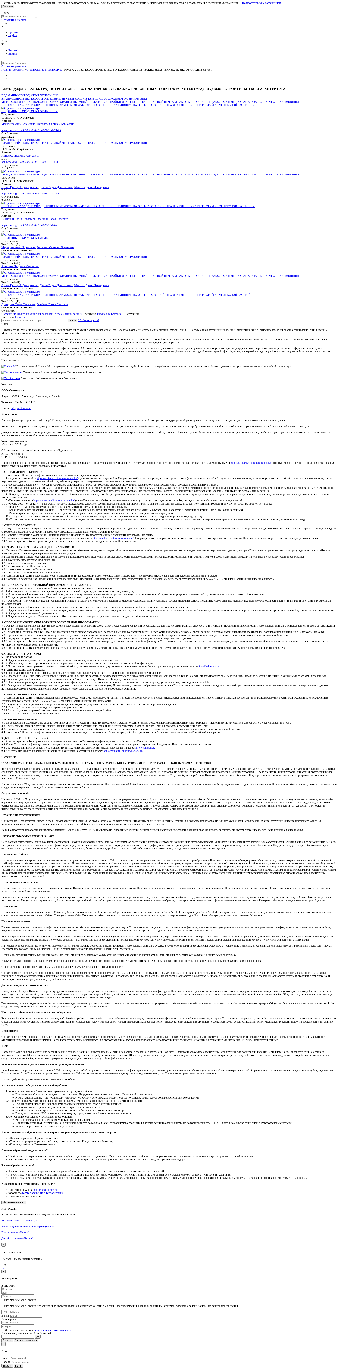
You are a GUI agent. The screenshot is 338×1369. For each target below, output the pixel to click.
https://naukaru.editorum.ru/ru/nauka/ (251, 462)
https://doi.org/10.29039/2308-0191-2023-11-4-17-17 (31, 193)
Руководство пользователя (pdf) (20, 1220)
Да (3, 1267)
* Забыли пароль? (88, 320)
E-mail (5, 1315)
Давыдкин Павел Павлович (18, 218)
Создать (20, 316)
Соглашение (8, 313)
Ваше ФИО (8, 1285)
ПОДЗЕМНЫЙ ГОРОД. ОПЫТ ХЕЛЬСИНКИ (29, 95)
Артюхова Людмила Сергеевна (20, 155)
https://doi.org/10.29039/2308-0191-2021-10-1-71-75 (31, 130)
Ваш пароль (8, 1319)
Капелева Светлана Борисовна (55, 123)
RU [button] (3, 26)
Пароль (5, 1361)
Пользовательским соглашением (261, 2)
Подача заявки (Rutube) (15, 1232)
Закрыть (7, 1340)
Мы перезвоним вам (13, 1202)
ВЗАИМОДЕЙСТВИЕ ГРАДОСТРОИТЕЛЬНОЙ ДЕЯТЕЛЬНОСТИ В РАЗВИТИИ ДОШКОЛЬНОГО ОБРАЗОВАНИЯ (74, 98)
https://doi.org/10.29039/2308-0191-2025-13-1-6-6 (29, 225)
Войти (72, 320)
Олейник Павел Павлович (52, 218)
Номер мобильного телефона (18, 1299)
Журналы (18, 69)
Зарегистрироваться (26, 1340)
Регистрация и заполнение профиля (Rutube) (28, 1226)
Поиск (5, 12)
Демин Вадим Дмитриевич (56, 187)
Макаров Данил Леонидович (91, 187)
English (12, 35)
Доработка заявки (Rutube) (17, 1238)
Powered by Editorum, (110, 313)
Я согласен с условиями (19, 1330)
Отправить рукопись (13, 19)
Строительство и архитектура (44, 69)
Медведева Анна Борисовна (18, 123)
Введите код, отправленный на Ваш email (26, 1333)
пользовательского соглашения (52, 1330)
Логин (5, 1358)
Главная (6, 69)
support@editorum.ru (45, 1189)
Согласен (8, 6)
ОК (37, 1336)
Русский (13, 32)
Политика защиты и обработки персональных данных (49, 313)
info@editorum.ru (21, 408)
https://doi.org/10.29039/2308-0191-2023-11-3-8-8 (29, 161)
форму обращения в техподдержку (42, 1192)
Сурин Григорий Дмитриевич (19, 187)
